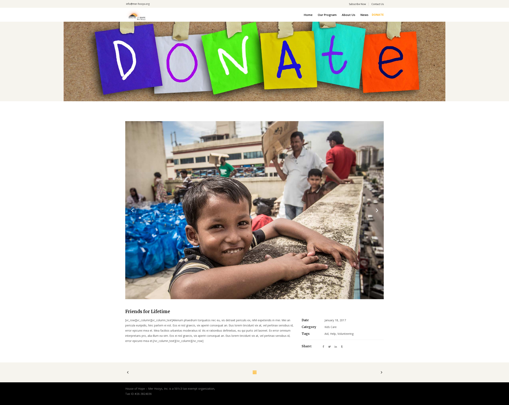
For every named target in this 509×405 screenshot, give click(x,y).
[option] (254, 210)
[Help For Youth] (254, 210)
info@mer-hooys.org (138, 4)
